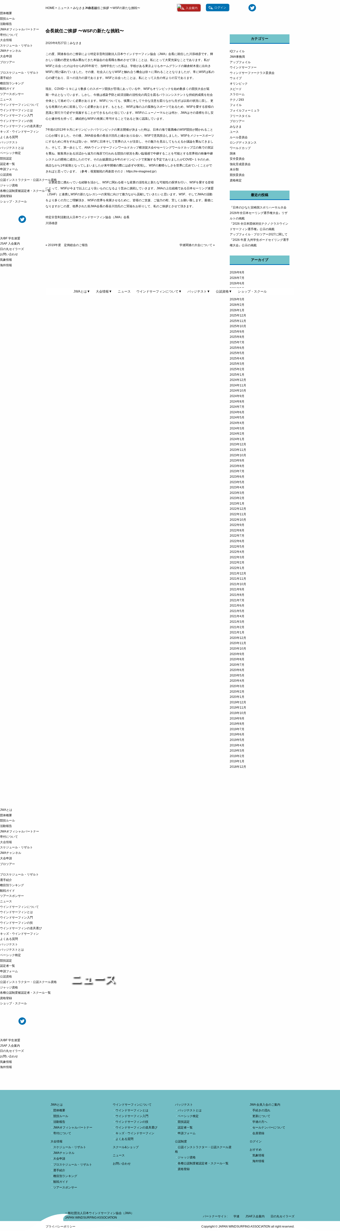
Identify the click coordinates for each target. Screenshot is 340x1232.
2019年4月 (237, 745)
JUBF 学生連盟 (10, 238)
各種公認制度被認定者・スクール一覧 (25, 191)
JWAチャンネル (10, 50)
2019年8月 (237, 723)
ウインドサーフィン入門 (16, 115)
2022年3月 (237, 557)
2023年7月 (237, 471)
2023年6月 (237, 476)
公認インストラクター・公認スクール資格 (28, 180)
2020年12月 (238, 638)
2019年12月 (238, 702)
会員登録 (258, 1133)
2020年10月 (238, 648)
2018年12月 (238, 767)
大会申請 (6, 56)
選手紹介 (6, 78)
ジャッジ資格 (9, 185)
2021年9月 (237, 589)
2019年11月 (238, 707)
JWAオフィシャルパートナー (19, 29)
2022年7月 (237, 535)
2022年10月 (238, 519)
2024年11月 (238, 385)
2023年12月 (238, 444)
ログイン (256, 1141)
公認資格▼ (224, 291)
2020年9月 (237, 654)
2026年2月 (237, 305)
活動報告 (6, 24)
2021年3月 (237, 621)
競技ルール (7, 18)
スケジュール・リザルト (16, 45)
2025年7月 (237, 342)
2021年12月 (238, 573)
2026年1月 (237, 310)
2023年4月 (237, 487)
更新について (261, 1116)
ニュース (6, 99)
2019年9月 (237, 718)
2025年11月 (238, 321)
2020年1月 (237, 697)
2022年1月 (237, 568)
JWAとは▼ (81, 291)
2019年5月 (237, 740)
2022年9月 (237, 525)
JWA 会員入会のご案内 (265, 1104)
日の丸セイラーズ (12, 249)
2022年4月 (237, 552)
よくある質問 (9, 137)
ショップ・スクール (13, 201)
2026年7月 (237, 278)
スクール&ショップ (126, 1147)
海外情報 (6, 265)
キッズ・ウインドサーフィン (19, 131)
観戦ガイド (7, 88)
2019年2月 (237, 756)
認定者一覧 (7, 164)
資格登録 (6, 196)
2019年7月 (237, 729)
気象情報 (6, 259)
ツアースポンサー (12, 94)
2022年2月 (237, 562)
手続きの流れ (261, 1110)
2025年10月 (238, 326)
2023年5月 (237, 482)
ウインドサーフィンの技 (16, 121)
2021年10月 (238, 584)
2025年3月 (237, 363)
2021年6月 (237, 605)
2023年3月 (237, 493)
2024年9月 (237, 396)
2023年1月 (237, 503)
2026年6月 (237, 283)
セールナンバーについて (268, 1127)
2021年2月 (237, 627)
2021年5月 (237, 611)
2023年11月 (238, 450)
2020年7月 (237, 665)
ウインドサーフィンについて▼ (159, 291)
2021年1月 (237, 632)
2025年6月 (237, 348)
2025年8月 (237, 337)
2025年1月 (237, 374)
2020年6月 (237, 670)
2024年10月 (238, 390)
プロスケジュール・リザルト (19, 72)
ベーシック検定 (10, 153)
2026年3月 (237, 299)
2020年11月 (238, 643)
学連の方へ (259, 1122)
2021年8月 (237, 595)
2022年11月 (238, 514)
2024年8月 (237, 401)
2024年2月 (237, 433)
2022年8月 (237, 530)
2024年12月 (238, 380)
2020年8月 (237, 659)
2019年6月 (237, 734)
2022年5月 (237, 546)
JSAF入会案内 (255, 1216)
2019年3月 (237, 750)
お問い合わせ (9, 254)
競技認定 (6, 158)
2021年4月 (237, 616)
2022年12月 (238, 509)
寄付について (9, 35)
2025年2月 (237, 369)
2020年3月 (237, 686)
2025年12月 (238, 315)
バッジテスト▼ (198, 291)
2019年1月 (237, 761)
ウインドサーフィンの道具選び (21, 126)
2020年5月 (237, 675)
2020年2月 (237, 691)
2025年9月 (237, 331)
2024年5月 (237, 417)
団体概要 (6, 13)
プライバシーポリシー (60, 1226)
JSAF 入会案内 (10, 243)
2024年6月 (237, 412)
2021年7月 (237, 600)
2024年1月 (237, 439)
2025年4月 (237, 358)
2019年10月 (238, 713)
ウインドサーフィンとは (16, 110)
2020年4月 (237, 680)
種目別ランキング (12, 83)
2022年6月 (237, 541)
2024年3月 (237, 428)
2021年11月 (238, 578)
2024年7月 (237, 407)
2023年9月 (237, 460)
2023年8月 (237, 466)
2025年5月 (237, 353)
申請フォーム (9, 169)
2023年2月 (237, 498)
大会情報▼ (104, 291)
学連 (236, 1216)
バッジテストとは (12, 148)
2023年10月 (238, 455)
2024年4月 (237, 423)
